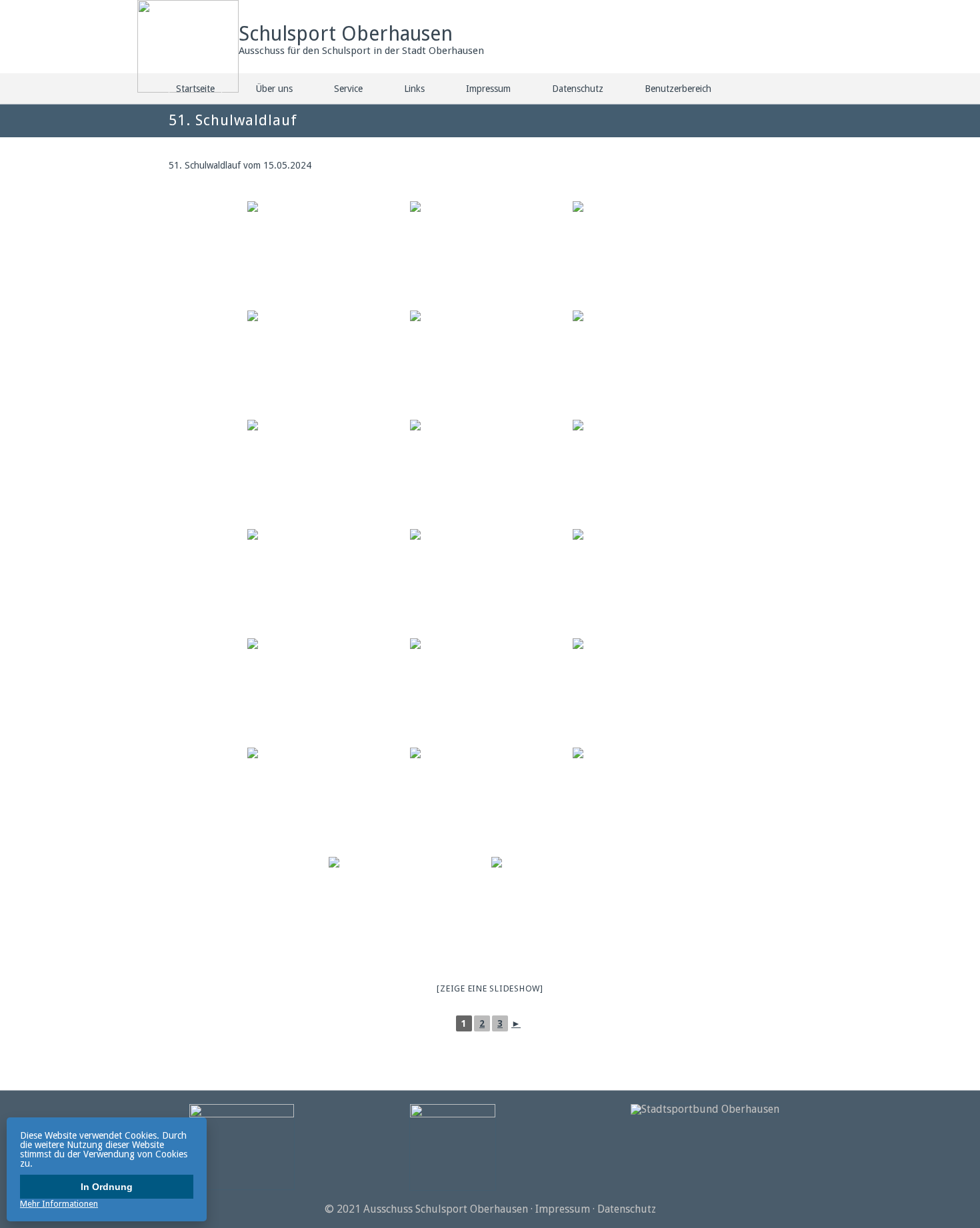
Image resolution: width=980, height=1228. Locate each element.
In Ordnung (107, 1186)
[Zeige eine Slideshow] (490, 988)
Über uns (274, 88)
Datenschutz (577, 88)
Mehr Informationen (59, 1204)
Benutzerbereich (678, 88)
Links (414, 88)
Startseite (195, 88)
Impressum (488, 88)
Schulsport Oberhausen (346, 33)
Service (348, 88)
